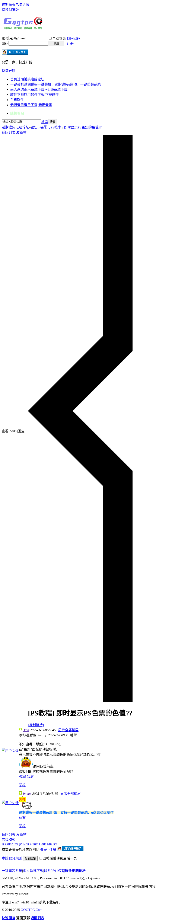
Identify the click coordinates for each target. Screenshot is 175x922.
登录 (43, 850)
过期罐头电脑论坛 (15, 4)
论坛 (34, 127)
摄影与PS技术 (50, 127)
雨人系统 (38, 89)
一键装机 (55, 84)
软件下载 (34, 94)
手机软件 (17, 100)
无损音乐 (31, 105)
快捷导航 (8, 71)
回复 (29, 776)
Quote (34, 844)
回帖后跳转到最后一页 (60, 858)
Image (17, 844)
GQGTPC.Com (31, 910)
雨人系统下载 (33, 870)
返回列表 (8, 132)
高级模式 (8, 840)
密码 (5, 43)
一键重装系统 (12, 870)
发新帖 (21, 132)
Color (9, 844)
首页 (27, 79)
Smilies (52, 844)
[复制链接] (36, 725)
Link (26, 844)
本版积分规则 (12, 858)
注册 (70, 43)
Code (42, 844)
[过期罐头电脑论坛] (23, 28)
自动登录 (59, 38)
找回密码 (73, 38)
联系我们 (51, 870)
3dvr (26, 730)
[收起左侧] (80, 701)
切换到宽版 (10, 10)
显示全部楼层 (68, 730)
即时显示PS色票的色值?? (83, 127)
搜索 (44, 122)
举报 (22, 785)
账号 (5, 38)
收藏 (22, 776)
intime (27, 793)
